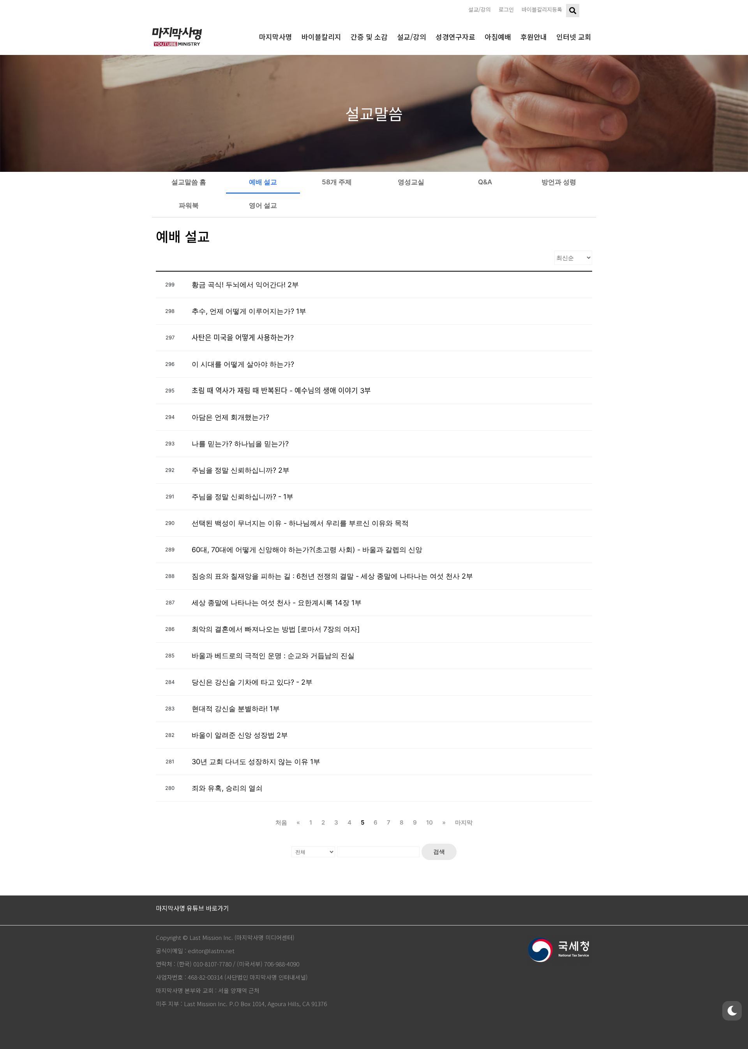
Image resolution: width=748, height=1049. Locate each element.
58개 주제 (337, 182)
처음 (281, 822)
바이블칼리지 (321, 37)
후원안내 (533, 37)
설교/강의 (479, 9)
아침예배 (498, 37)
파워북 (189, 205)
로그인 (506, 9)
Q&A (485, 182)
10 (429, 822)
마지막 (464, 822)
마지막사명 (275, 37)
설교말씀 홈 (188, 182)
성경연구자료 (455, 37)
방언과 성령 (559, 182)
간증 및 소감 (369, 37)
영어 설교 (263, 205)
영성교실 (411, 182)
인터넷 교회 (573, 37)
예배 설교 (263, 182)
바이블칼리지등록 (542, 9)
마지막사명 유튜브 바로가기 (192, 908)
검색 (439, 851)
